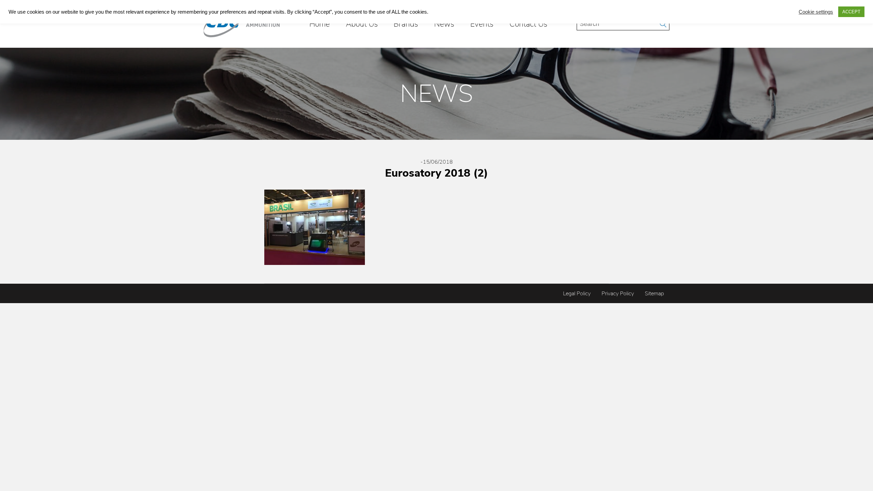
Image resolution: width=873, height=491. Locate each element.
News (444, 23)
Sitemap (654, 293)
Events (481, 23)
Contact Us (528, 23)
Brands (406, 23)
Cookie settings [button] (816, 12)
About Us (362, 23)
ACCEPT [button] (851, 11)
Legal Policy (577, 293)
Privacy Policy (618, 293)
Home (319, 23)
